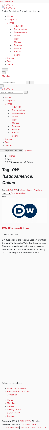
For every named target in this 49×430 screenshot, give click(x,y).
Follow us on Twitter (17, 388)
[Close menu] (2, 85)
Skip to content (7, 1)
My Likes (6, 76)
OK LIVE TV (7, 5)
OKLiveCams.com (10, 427)
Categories (12, 19)
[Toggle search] (4, 72)
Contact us (12, 394)
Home (10, 16)
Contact (10, 64)
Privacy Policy (14, 409)
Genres (10, 23)
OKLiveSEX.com (28, 424)
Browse (10, 58)
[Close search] (32, 82)
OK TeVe (25, 427)
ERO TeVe (36, 427)
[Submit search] (28, 82)
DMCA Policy (13, 412)
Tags (9, 61)
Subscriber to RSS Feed (18, 391)
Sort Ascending (18, 193)
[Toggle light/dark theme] (5, 69)
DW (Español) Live (15, 228)
